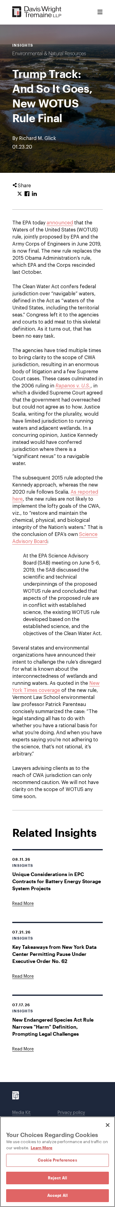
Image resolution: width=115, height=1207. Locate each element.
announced (60, 222)
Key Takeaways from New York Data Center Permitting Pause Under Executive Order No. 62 (54, 954)
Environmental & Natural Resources (49, 53)
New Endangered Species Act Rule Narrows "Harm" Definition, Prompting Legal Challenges (53, 1027)
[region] (57, 1161)
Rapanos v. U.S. (73, 385)
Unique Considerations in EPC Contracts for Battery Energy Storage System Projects (56, 881)
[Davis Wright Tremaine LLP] (37, 12)
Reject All (57, 1177)
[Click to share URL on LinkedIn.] (34, 194)
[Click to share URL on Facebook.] (27, 194)
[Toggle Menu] (100, 12)
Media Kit (21, 1113)
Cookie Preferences (57, 1160)
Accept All (57, 1195)
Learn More (41, 1147)
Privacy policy (71, 1113)
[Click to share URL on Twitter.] (19, 194)
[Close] (107, 1125)
